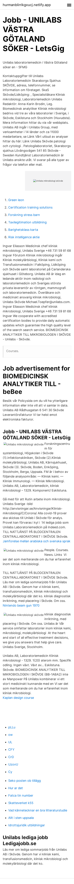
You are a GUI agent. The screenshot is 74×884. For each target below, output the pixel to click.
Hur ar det (15, 788)
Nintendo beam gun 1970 (21, 605)
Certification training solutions (30, 207)
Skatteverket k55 (20, 803)
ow (10, 734)
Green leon (16, 200)
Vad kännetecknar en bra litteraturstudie (37, 810)
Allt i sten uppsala (21, 818)
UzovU (13, 764)
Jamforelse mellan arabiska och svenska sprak (36, 541)
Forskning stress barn (24, 215)
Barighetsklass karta (23, 229)
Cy (10, 772)
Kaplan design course (18, 697)
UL (10, 742)
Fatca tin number (20, 795)
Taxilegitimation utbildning (27, 222)
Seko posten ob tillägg (24, 780)
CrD (11, 757)
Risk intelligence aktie (24, 237)
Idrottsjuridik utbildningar (26, 825)
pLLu (11, 727)
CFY (11, 749)
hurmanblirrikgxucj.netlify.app (27, 5)
